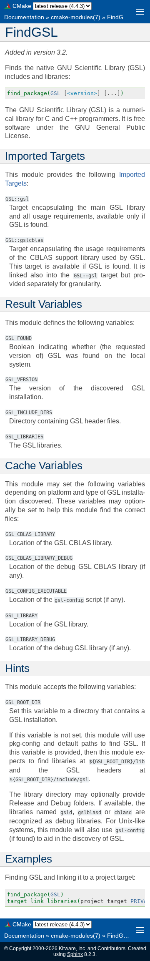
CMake (21, 6)
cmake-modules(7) (75, 17)
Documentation (24, 17)
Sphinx (75, 954)
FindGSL (118, 17)
